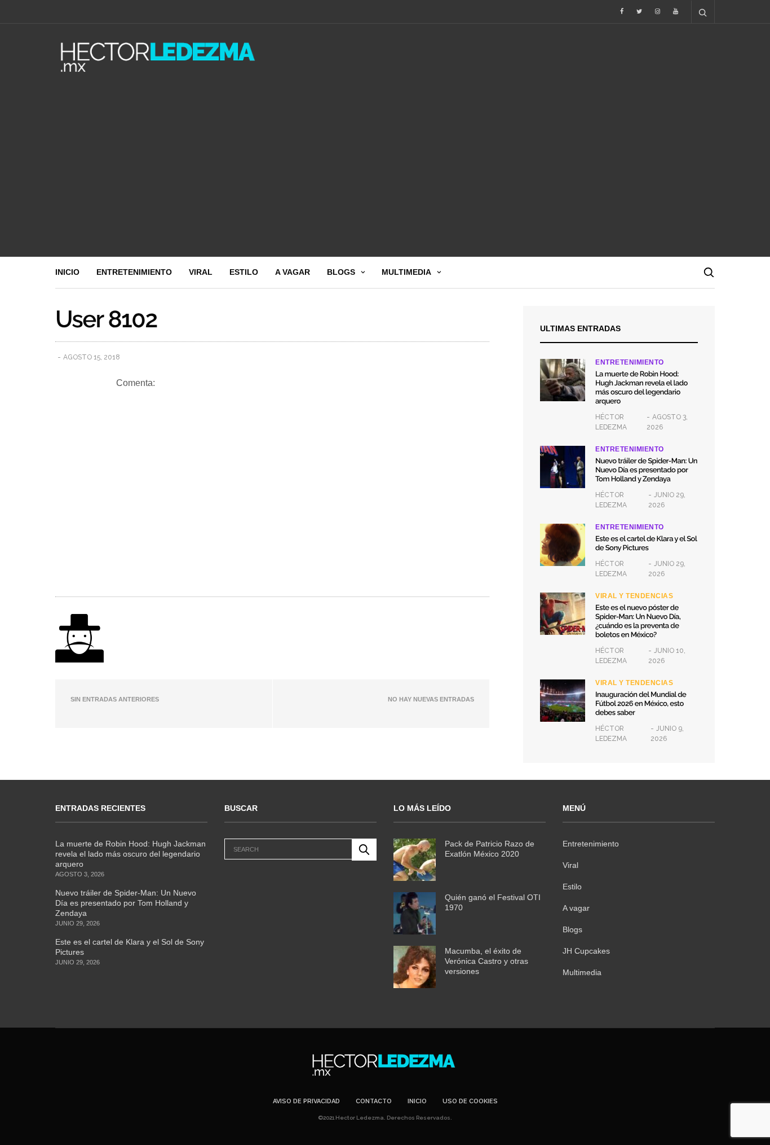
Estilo (243, 272)
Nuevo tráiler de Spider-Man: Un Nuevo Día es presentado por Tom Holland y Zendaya (646, 470)
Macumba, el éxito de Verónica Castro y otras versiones (486, 961)
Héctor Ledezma (611, 422)
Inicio (67, 272)
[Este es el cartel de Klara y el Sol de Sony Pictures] (562, 545)
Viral (201, 272)
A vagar (292, 272)
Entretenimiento (134, 272)
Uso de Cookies (470, 1101)
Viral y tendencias (634, 596)
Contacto (374, 1101)
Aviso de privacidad (306, 1101)
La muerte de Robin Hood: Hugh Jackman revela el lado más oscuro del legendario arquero (641, 388)
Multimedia (406, 272)
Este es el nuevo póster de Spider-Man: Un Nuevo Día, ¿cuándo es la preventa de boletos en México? (637, 621)
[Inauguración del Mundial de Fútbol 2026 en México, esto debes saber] (562, 700)
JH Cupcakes (586, 950)
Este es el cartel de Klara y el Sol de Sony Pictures (646, 543)
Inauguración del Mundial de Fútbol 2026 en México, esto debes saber (640, 704)
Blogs (341, 272)
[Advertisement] (385, 172)
